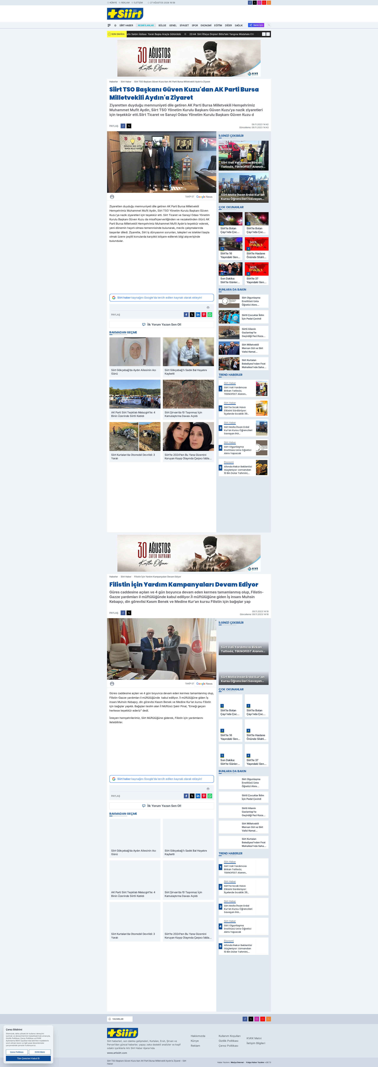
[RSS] (269, 3)
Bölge (162, 25)
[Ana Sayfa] (115, 25)
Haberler (113, 81)
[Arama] (269, 25)
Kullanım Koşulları (230, 1035)
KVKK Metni (254, 1038)
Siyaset (184, 25)
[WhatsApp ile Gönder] (209, 314)
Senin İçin (258, 25)
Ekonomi (206, 25)
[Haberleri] (211, 307)
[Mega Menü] (109, 25)
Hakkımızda (198, 1035)
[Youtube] (264, 3)
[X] (255, 3)
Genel (173, 25)
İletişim (138, 2)
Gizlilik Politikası (228, 1040)
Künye (113, 2)
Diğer (228, 25)
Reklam (125, 2)
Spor (195, 25)
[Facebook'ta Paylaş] (123, 126)
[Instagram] (259, 3)
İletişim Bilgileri (256, 1043)
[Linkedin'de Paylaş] (198, 314)
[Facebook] (250, 3)
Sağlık (239, 25)
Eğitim (218, 25)
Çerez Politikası (228, 1045)
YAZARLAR (117, 1019)
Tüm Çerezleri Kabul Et (28, 1058)
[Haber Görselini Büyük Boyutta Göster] (161, 162)
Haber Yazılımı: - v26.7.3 (244, 1062)
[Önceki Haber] (264, 34)
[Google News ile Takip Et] (204, 197)
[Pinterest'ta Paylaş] (204, 314)
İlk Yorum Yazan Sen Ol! (164, 324)
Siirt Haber (126, 25)
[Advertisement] (161, 268)
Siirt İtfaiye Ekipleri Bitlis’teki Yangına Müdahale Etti (161, 34)
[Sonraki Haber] (268, 34)
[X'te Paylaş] (129, 126)
